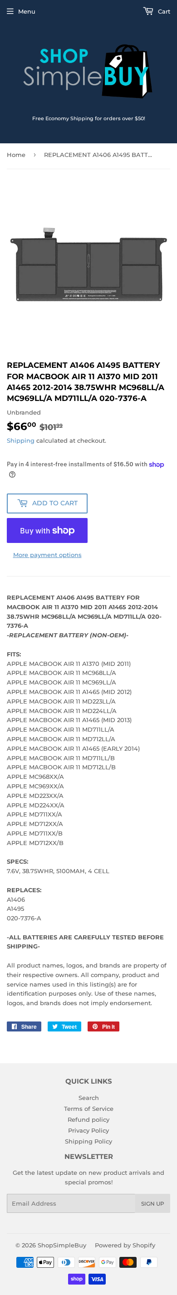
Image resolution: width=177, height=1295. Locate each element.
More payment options (47, 554)
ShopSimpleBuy (62, 1245)
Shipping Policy (88, 1141)
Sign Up (152, 1203)
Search (89, 1097)
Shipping (20, 440)
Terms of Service (88, 1108)
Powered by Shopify (125, 1245)
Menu (26, 11)
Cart (163, 11)
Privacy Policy (88, 1130)
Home (16, 154)
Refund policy (88, 1119)
